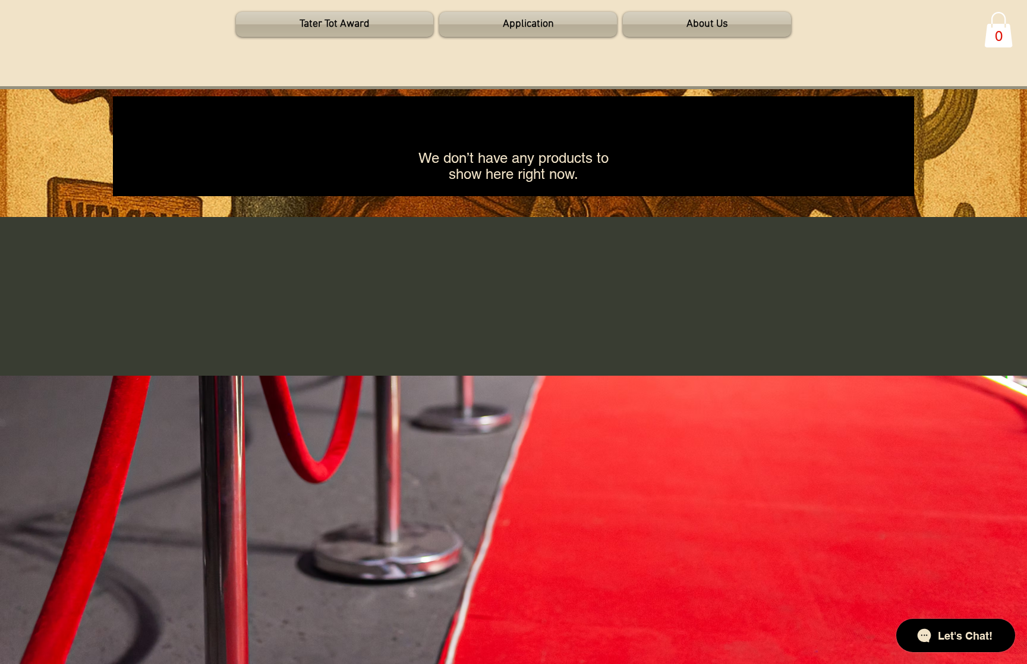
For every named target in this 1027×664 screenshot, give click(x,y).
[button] (998, 30)
